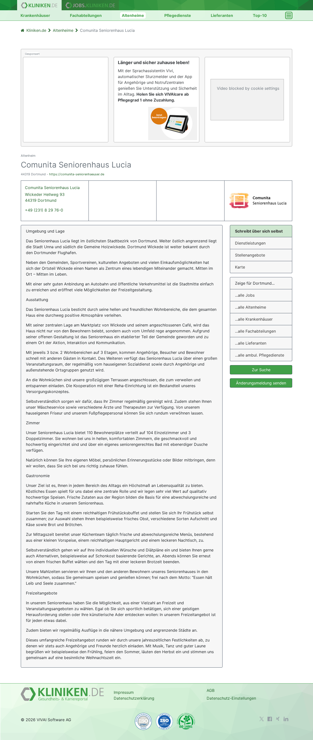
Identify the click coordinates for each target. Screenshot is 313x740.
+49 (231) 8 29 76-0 (44, 210)
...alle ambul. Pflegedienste (259, 355)
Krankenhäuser (35, 15)
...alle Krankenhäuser (254, 319)
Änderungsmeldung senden (261, 383)
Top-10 (260, 15)
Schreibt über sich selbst (259, 231)
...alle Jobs (245, 295)
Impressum (124, 692)
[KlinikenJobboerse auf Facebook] (270, 719)
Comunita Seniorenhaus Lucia (52, 194)
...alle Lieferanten (250, 343)
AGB (210, 690)
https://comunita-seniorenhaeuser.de (76, 174)
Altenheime (133, 15)
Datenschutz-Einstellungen (231, 698)
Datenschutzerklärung (134, 698)
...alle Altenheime (250, 307)
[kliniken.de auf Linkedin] (286, 719)
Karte (240, 267)
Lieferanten (222, 15)
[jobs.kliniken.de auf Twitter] (261, 719)
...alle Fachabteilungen (255, 331)
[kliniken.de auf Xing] (278, 719)
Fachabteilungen (86, 15)
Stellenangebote (250, 255)
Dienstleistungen (250, 243)
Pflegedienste (177, 15)
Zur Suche (261, 369)
